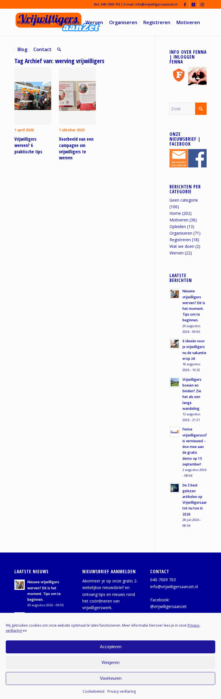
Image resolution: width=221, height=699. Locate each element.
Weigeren (110, 662)
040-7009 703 (110, 4)
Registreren (180, 239)
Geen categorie (183, 200)
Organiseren (180, 233)
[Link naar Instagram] (202, 4)
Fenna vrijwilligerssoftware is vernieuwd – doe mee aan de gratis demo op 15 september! (199, 446)
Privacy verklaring (121, 691)
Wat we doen (181, 246)
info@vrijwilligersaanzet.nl (156, 4)
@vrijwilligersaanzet (168, 606)
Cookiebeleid (93, 691)
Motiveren (178, 220)
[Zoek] (59, 49)
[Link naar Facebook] (185, 4)
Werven (176, 253)
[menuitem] (23, 22)
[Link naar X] (193, 4)
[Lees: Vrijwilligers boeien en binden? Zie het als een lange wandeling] (174, 382)
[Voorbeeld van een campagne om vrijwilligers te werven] (77, 96)
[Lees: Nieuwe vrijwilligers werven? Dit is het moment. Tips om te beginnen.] (174, 294)
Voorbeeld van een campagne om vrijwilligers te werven (76, 148)
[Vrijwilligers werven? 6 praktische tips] (32, 96)
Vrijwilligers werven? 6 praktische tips (28, 145)
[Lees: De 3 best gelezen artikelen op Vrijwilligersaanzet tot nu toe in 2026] (174, 488)
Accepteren (110, 646)
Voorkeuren (110, 678)
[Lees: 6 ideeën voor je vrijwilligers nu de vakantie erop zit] (174, 344)
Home (175, 213)
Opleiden (177, 226)
